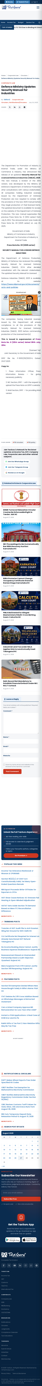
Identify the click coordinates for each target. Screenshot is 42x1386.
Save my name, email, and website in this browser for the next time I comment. (20, 766)
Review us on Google (16, 473)
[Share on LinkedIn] (15, 107)
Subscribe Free (10, 1199)
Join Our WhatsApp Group (18, 462)
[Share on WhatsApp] (20, 107)
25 (10, 1158)
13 (21, 1150)
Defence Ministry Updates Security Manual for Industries (18, 90)
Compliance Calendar (9, 1332)
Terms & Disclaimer (19, 1373)
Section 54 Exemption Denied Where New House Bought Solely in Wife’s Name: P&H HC (19, 988)
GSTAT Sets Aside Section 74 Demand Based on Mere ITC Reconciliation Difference (18, 908)
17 (4, 1154)
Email (6, 746)
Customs (4, 1282)
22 (32, 1154)
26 (15, 1158)
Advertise (4, 1352)
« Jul (3, 1166)
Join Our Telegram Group (18, 467)
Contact (4, 1356)
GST (2, 1279)
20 (21, 1154)
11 (9, 1150)
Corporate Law (13, 75)
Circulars (24, 75)
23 (38, 1154)
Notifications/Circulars (18, 102)
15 (32, 1150)
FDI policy (31, 442)
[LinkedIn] (20, 1265)
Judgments (5, 1329)
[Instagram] (25, 1265)
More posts (6, 916)
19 (15, 1154)
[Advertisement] (21, 52)
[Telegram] (36, 1265)
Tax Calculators (7, 1336)
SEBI (2, 1302)
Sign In (35, 2)
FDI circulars (18, 442)
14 (26, 1150)
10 (4, 1150)
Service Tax (30, 22)
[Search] (39, 22)
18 (10, 1154)
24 (4, 1158)
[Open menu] (38, 7)
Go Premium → (21, 855)
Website (6, 756)
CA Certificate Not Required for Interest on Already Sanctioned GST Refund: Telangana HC (20, 939)
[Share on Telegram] (25, 107)
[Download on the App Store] (29, 1239)
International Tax (7, 1289)
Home (3, 22)
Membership (6, 1359)
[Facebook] (3, 1265)
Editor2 (7, 100)
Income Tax (11, 22)
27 (21, 1158)
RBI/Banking (5, 1306)
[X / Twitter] (9, 1265)
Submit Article (6, 1349)
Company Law (6, 1299)
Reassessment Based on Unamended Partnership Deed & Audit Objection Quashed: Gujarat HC (18, 958)
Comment (7, 711)
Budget (21, 22)
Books (10, 2)
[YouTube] (14, 1265)
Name (6, 737)
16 (38, 1150)
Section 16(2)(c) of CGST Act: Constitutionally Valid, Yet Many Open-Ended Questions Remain (18, 881)
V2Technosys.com (7, 1370)
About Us (4, 1345)
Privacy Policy (6, 1373)
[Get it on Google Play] (12, 1239)
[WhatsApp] (31, 1265)
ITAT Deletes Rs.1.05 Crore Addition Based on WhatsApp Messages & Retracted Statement (19, 999)
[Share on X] (10, 107)
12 (15, 1150)
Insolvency (5, 1309)
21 (26, 1154)
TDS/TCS (4, 1286)
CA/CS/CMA (5, 1312)
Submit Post (23, 2)
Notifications (5, 1322)
